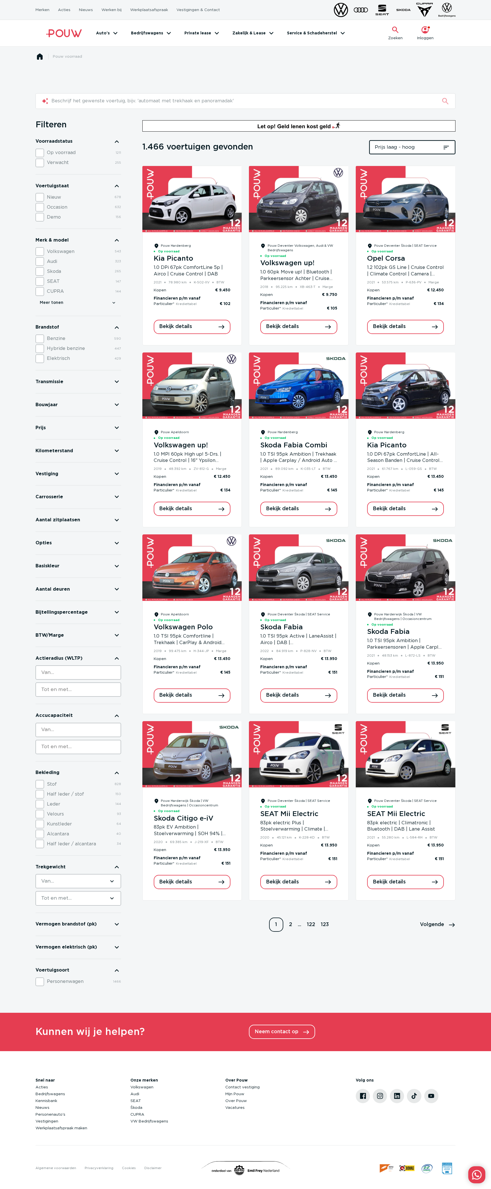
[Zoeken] (445, 101)
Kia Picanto (173, 258)
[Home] (64, 33)
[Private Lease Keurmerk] (446, 1168)
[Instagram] (380, 1096)
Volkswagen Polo (183, 627)
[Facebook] (363, 1096)
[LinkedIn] (397, 1096)
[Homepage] (40, 56)
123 (325, 924)
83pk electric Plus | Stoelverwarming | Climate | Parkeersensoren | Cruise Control (298, 829)
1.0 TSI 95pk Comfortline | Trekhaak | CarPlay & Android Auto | (187, 642)
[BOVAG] (406, 1168)
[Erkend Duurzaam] (427, 1168)
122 (311, 924)
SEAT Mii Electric (289, 814)
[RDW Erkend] (387, 1168)
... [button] (299, 924)
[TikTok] (414, 1096)
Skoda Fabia (281, 627)
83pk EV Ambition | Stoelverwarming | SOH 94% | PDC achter (188, 834)
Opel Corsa (386, 258)
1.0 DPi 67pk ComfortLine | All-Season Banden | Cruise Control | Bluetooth (404, 461)
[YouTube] (431, 1096)
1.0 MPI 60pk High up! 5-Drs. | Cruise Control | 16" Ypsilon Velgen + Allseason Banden (187, 461)
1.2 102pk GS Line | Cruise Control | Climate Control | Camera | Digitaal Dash (405, 274)
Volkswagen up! (287, 263)
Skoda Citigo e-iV (183, 818)
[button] (437, 925)
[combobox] (78, 672)
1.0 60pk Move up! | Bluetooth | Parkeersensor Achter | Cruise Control (296, 278)
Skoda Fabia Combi (293, 445)
